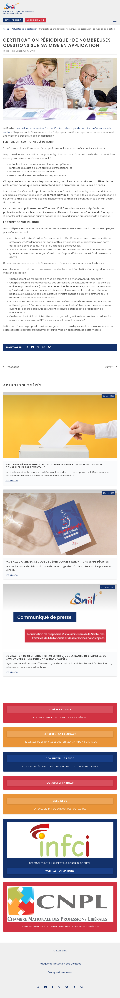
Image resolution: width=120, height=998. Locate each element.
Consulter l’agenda (60, 758)
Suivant (109, 366)
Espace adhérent (13, 20)
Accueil (6, 29)
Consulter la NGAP (60, 782)
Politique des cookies (60, 972)
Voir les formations (60, 870)
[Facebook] (52, 987)
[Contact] (81, 987)
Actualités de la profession (24, 29)
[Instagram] (38, 987)
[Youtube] (45, 987)
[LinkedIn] (74, 987)
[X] (59, 987)
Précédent (13, 366)
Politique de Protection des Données (60, 963)
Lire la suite (11, 480)
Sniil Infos (60, 801)
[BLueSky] (66, 987)
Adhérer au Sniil (60, 709)
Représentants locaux (60, 734)
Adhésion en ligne (35, 20)
